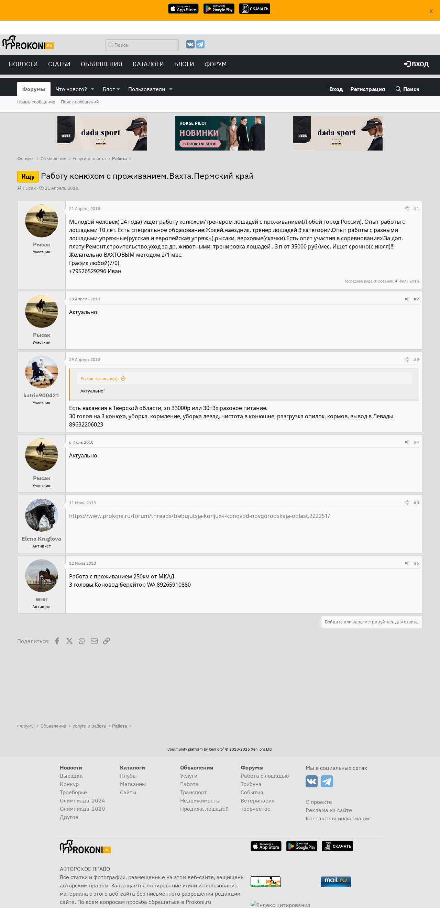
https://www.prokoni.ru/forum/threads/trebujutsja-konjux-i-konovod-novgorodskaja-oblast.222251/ (199, 516)
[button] (93, 89)
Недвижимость (199, 800)
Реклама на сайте (329, 810)
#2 (416, 298)
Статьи (59, 64)
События (252, 792)
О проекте (319, 801)
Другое (69, 816)
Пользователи (146, 89)
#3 (416, 359)
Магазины (133, 783)
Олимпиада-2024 (82, 800)
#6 (416, 563)
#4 (416, 442)
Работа (189, 783)
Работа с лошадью (265, 775)
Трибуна (251, 783)
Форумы (33, 89)
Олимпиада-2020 (82, 808)
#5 (416, 502)
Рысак (29, 188)
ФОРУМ (216, 64)
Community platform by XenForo (220, 749)
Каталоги (148, 64)
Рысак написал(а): (99, 378)
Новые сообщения (36, 102)
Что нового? (71, 89)
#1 (416, 208)
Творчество (256, 808)
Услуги (188, 775)
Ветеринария (258, 800)
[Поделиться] (406, 208)
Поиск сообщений (80, 102)
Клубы (128, 775)
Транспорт (193, 792)
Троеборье (73, 792)
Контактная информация (338, 818)
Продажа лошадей (204, 808)
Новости (23, 64)
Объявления (101, 64)
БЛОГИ (184, 64)
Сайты (128, 792)
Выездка (71, 775)
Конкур (69, 783)
